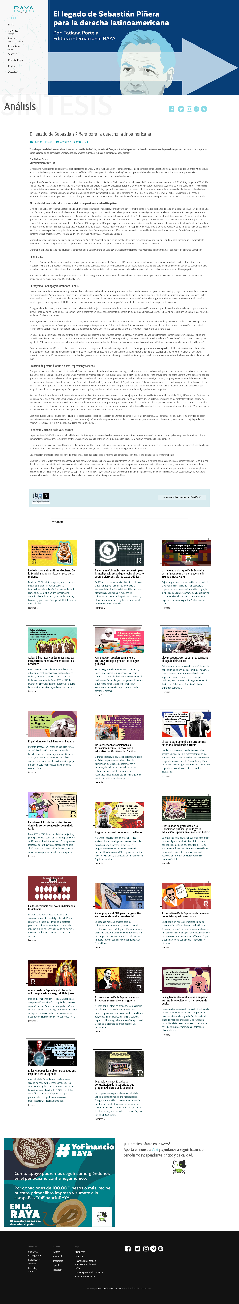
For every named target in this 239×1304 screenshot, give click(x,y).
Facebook (57, 1256)
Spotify (56, 1265)
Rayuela (15, 39)
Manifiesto (80, 1251)
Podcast (12, 66)
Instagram (58, 1260)
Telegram (57, 1269)
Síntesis (12, 54)
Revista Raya (15, 60)
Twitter (56, 1251)
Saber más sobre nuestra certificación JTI (181, 497)
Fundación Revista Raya (109, 1288)
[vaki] (59, 1181)
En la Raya (14, 47)
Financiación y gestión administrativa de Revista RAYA (86, 1264)
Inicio (11, 24)
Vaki (155, 1149)
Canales (12, 72)
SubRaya (13, 32)
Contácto (79, 1256)
